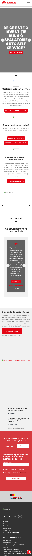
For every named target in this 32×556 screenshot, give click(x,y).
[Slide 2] (16, 76)
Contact (5, 526)
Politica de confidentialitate (11, 532)
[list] (16, 40)
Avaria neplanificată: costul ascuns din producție (17, 409)
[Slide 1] (13, 76)
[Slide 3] (19, 76)
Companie (6, 524)
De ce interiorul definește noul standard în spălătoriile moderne (18, 420)
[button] (16, 281)
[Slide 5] (21, 295)
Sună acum (9, 446)
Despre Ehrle (7, 528)
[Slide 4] (18, 295)
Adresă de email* (7, 462)
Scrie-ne (23, 446)
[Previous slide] (2, 40)
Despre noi (6, 530)
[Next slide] (29, 40)
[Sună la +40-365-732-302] (29, 552)
